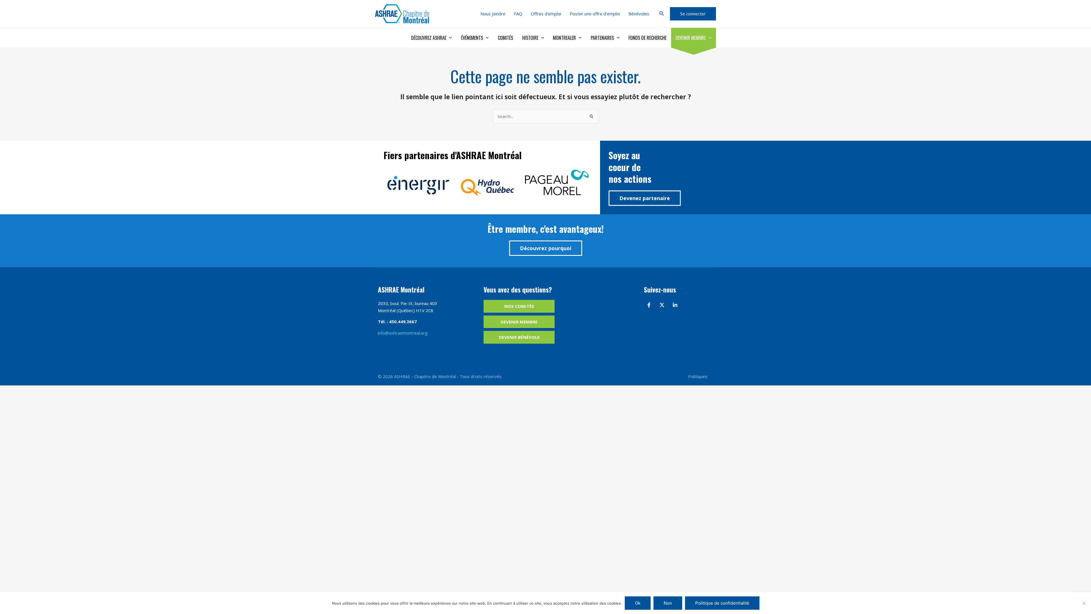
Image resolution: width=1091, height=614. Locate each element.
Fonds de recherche (647, 37)
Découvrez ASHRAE (428, 37)
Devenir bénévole (519, 337)
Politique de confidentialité (722, 603)
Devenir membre (691, 37)
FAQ (518, 13)
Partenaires (602, 37)
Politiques (697, 376)
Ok (637, 603)
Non (668, 603)
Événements (472, 37)
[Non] (1084, 603)
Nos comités (519, 306)
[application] (449, 38)
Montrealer (564, 37)
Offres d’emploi (546, 13)
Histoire (530, 37)
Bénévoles (638, 13)
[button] (661, 13)
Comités (505, 37)
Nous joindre (492, 13)
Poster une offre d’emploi (595, 13)
